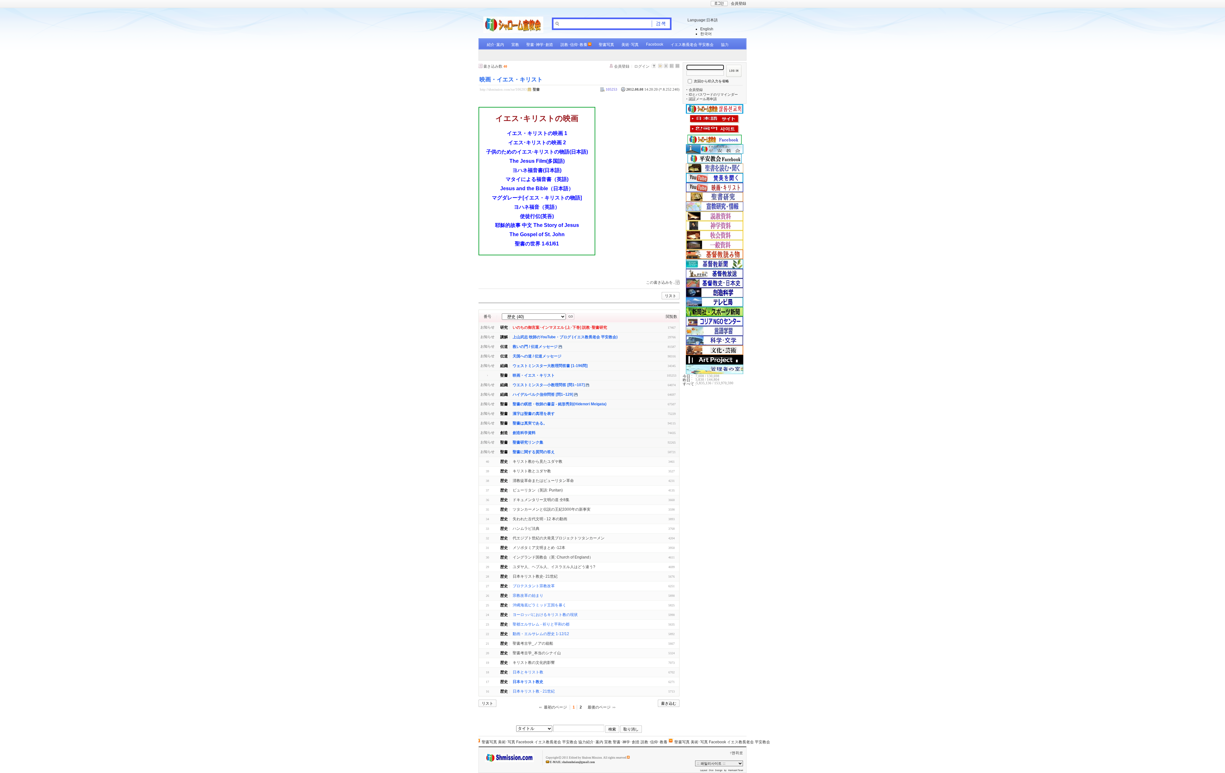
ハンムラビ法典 (526, 528)
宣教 (515, 44)
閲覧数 (671, 316)
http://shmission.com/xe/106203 (503, 89)
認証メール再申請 (703, 99)
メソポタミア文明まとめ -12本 (539, 547)
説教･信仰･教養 (574, 44)
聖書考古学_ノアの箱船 (533, 643)
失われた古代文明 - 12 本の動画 (540, 519)
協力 (725, 44)
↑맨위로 (736, 753)
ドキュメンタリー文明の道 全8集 (541, 500)
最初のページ (555, 707)
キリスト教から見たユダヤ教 (537, 461)
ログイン (642, 66)
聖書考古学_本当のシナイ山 (537, 653)
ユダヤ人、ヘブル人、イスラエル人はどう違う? (554, 567)
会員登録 (738, 3)
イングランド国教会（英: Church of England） (553, 557)
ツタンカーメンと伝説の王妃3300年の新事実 (551, 509)
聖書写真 (606, 44)
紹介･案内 (495, 44)
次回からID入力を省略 (711, 81)
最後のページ (599, 707)
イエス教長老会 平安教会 (692, 44)
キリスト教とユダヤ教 (532, 471)
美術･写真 (630, 44)
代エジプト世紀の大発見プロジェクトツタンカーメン (559, 538)
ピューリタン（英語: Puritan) (538, 490)
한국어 (706, 34)
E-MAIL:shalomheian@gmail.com (572, 762)
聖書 (536, 89)
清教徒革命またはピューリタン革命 (543, 480)
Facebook (654, 44)
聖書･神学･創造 (539, 44)
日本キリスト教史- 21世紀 (535, 576)
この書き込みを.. (660, 282)
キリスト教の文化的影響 (534, 662)
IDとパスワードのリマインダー (713, 94)
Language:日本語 (702, 20)
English (706, 29)
